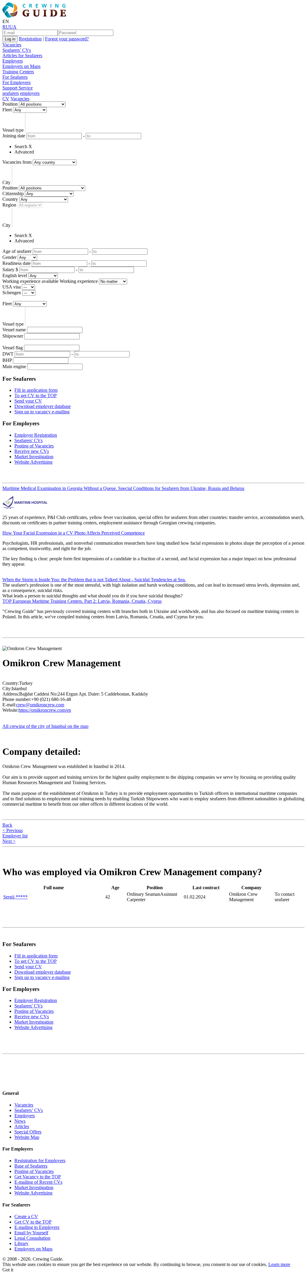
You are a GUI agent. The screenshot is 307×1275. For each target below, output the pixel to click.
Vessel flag (12, 347)
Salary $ (10, 269)
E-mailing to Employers (36, 1227)
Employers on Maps (21, 66)
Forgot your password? (67, 38)
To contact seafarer (284, 897)
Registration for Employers (39, 1160)
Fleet (7, 109)
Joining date (13, 135)
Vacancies (11, 44)
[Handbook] (7, 1081)
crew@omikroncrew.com (40, 704)
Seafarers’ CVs (16, 50)
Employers (12, 60)
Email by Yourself (31, 1232)
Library (21, 1243)
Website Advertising (33, 462)
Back (7, 825)
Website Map (26, 1137)
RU (5, 26)
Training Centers (18, 71)
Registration (30, 38)
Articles (21, 1126)
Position (10, 104)
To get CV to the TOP (35, 395)
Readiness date (16, 263)
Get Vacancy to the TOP (37, 1176)
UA (12, 26)
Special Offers (27, 1131)
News (19, 1121)
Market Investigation (33, 456)
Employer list (15, 835)
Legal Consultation (32, 1238)
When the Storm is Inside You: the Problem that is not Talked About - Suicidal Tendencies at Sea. (94, 579)
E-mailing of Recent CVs (38, 1182)
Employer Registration (35, 435)
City (6, 182)
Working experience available (30, 281)
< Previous (12, 830)
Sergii (15, 896)
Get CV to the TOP (33, 1221)
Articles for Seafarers (22, 55)
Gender (9, 257)
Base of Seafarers (30, 1165)
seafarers (10, 93)
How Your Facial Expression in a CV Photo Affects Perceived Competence (73, 532)
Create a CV (26, 1216)
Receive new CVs (31, 451)
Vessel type (13, 130)
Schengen (11, 292)
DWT (7, 353)
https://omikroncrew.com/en (45, 710)
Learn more (279, 1264)
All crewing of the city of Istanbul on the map (45, 726)
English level (14, 275)
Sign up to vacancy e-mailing (42, 411)
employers (30, 93)
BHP (7, 360)
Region (9, 204)
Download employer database (42, 406)
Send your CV (28, 400)
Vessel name (14, 329)
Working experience (79, 281)
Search (20, 146)
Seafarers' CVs (28, 440)
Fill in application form (36, 390)
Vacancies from (16, 162)
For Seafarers (15, 77)
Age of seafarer (16, 251)
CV (5, 98)
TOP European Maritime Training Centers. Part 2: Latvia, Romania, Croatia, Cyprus (82, 601)
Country (10, 199)
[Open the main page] (35, 16)
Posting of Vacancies (34, 445)
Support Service (17, 87)
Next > (9, 841)
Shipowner (12, 336)
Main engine (14, 366)
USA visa (11, 286)
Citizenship (13, 193)
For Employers (16, 82)
